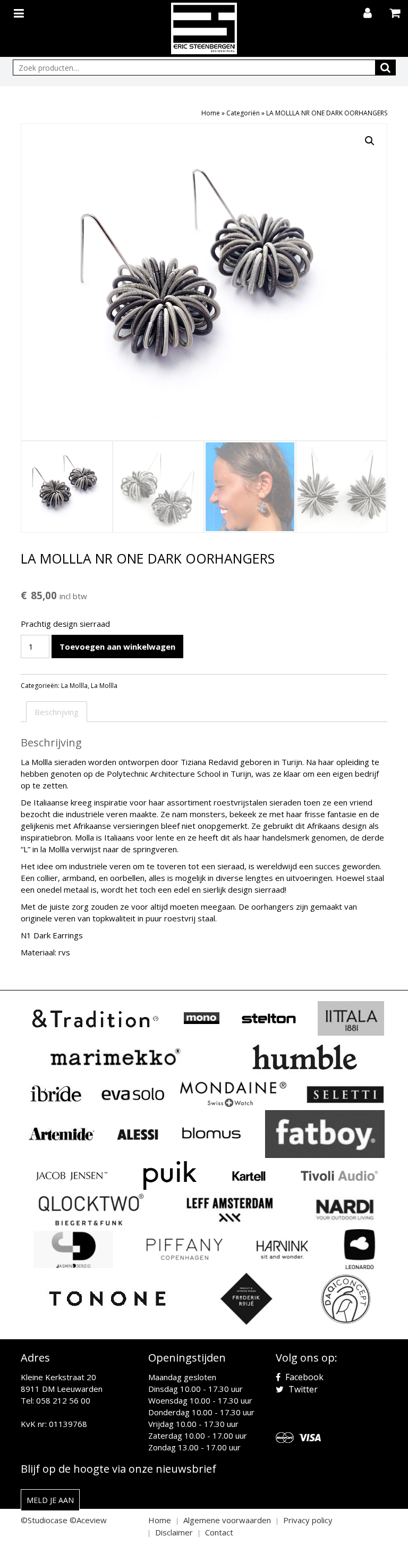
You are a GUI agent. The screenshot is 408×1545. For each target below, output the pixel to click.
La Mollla (74, 685)
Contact (219, 1532)
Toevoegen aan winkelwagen (117, 646)
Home (210, 112)
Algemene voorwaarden (227, 1520)
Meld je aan (50, 1500)
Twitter (302, 1389)
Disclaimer (174, 1532)
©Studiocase (44, 1520)
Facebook (303, 1377)
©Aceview (88, 1520)
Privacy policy (308, 1520)
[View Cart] (396, 14)
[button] (369, 140)
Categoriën (243, 112)
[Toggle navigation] (20, 11)
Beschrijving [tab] (57, 712)
